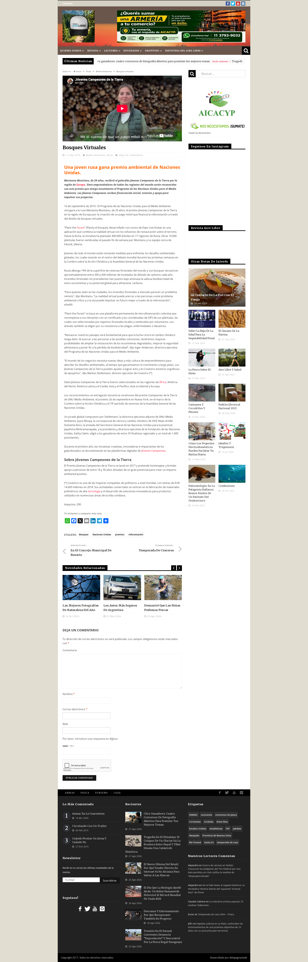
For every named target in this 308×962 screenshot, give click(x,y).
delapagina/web (238, 957)
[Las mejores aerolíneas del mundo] (163, 587)
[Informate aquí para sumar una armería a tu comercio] (181, 26)
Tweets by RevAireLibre (199, 132)
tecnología (94, 491)
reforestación (135, 534)
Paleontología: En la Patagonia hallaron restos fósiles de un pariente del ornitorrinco (201, 493)
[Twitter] (233, 3)
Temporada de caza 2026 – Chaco (216, 914)
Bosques (83, 534)
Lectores (111, 50)
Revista (92, 50)
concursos (206, 814)
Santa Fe (209, 842)
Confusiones (226, 485)
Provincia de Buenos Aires (216, 835)
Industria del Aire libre (183, 50)
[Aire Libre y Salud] (231, 358)
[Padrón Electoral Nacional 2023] (231, 393)
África (162, 382)
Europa (80, 184)
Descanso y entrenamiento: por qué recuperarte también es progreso (161, 915)
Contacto (68, 3)
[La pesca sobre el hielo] (201, 358)
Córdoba (208, 821)
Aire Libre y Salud (229, 369)
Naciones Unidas (102, 534)
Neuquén (194, 835)
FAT (228, 828)
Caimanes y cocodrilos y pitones (196, 408)
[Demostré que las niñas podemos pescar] (122, 587)
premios (119, 534)
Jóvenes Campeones (153, 450)
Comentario (70, 650)
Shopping (152, 50)
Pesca (85, 792)
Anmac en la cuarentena (88, 813)
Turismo (101, 792)
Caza (117, 792)
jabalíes (237, 828)
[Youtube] (238, 3)
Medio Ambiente (95, 155)
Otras (110, 155)
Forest (80, 227)
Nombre (69, 694)
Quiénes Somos (70, 50)
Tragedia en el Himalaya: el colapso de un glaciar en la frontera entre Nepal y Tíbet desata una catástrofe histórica (152, 844)
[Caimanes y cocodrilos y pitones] (201, 393)
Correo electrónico (75, 709)
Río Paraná (195, 842)
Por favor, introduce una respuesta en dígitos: (90, 738)
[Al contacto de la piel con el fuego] (216, 287)
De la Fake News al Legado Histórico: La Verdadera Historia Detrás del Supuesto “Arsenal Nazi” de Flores (216, 889)
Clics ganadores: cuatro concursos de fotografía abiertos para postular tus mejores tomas (111, 61)
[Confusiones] (231, 474)
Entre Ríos (222, 821)
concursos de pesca (226, 814)
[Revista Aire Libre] (79, 26)
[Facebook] (228, 3)
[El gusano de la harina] (231, 319)
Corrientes (195, 821)
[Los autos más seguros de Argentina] (81, 587)
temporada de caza (227, 842)
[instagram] (243, 3)
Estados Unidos (197, 828)
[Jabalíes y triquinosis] (231, 431)
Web (65, 724)
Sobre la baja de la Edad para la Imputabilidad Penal (201, 334)
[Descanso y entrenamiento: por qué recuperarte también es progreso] (133, 915)
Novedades (131, 50)
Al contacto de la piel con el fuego (212, 297)
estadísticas (216, 828)
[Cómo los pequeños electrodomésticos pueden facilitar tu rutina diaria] (201, 431)
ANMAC (193, 814)
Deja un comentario (131, 155)
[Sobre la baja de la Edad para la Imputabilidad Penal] (201, 319)
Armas (70, 792)
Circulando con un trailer (89, 826)
